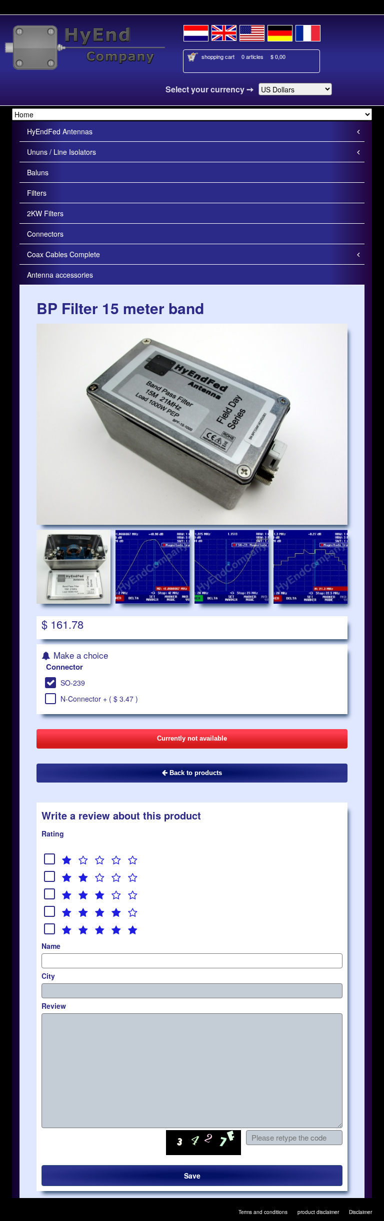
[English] (224, 31)
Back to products (195, 773)
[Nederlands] (196, 31)
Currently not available (192, 738)
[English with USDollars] (252, 31)
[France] (308, 31)
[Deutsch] (280, 31)
